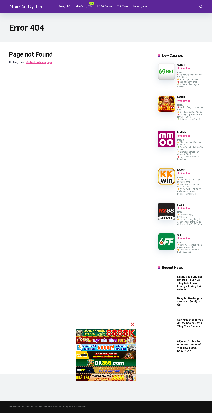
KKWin (181, 169)
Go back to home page (39, 62)
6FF (179, 234)
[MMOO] (166, 146)
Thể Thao (122, 6)
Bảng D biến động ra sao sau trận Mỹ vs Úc (189, 301)
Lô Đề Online (104, 6)
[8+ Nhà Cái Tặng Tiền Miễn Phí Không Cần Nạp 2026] (25, 5)
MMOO (181, 132)
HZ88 (180, 204)
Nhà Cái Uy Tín (83, 6)
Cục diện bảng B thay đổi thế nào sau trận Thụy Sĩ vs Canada (190, 323)
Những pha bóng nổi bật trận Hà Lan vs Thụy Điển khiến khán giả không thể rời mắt (189, 283)
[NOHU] (166, 111)
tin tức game (140, 6)
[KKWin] (166, 183)
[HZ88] (166, 218)
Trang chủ (64, 6)
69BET (181, 64)
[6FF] (166, 249)
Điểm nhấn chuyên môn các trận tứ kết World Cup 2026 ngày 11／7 (189, 346)
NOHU (181, 97)
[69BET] (166, 78)
